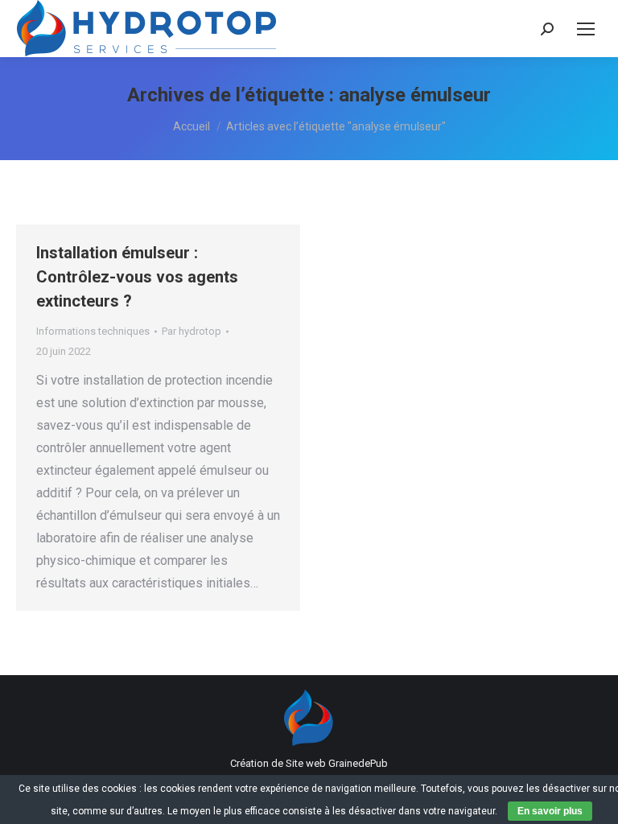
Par (191, 331)
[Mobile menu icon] (586, 29)
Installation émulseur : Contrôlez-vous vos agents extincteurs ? (137, 277)
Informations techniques (93, 331)
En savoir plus (550, 811)
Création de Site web (278, 763)
